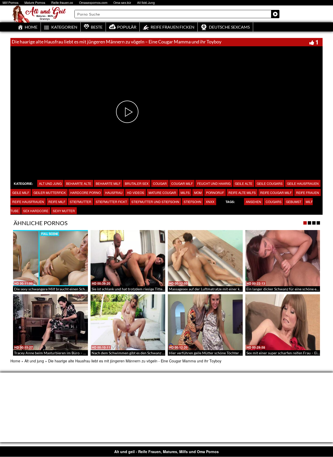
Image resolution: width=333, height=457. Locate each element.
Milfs (185, 192)
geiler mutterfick (50, 192)
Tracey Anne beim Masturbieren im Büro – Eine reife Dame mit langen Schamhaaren (81, 353)
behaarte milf (108, 183)
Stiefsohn (192, 201)
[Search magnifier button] (275, 14)
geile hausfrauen (303, 183)
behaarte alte (78, 183)
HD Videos (135, 192)
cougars (273, 201)
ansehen (253, 201)
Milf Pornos (10, 2)
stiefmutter (80, 201)
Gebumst (293, 201)
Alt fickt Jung (146, 2)
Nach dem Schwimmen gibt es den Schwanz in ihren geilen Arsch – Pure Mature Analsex (162, 353)
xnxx (210, 201)
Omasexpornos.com (93, 2)
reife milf (56, 201)
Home (15, 360)
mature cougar (162, 192)
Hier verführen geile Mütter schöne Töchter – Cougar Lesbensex (220, 353)
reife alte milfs (242, 192)
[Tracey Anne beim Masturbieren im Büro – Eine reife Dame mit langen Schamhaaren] (50, 322)
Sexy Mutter (64, 210)
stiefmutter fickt (111, 201)
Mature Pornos (34, 2)
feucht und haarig (213, 183)
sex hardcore (35, 210)
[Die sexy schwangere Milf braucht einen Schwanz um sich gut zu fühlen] (50, 258)
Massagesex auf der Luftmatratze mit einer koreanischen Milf (218, 289)
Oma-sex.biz (122, 2)
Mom (198, 192)
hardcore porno (85, 192)
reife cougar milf (276, 192)
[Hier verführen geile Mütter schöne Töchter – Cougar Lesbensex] (205, 322)
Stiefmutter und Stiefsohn (155, 201)
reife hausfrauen (28, 201)
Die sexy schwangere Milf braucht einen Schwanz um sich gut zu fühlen (71, 289)
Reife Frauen (307, 192)
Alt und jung (50, 183)
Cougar (160, 183)
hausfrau (114, 192)
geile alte (243, 183)
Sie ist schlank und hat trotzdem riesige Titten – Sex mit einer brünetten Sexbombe (157, 289)
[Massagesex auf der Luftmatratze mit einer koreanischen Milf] (205, 258)
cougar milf (182, 183)
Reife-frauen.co (62, 2)
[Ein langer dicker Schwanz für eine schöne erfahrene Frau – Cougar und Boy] (282, 258)
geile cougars (270, 183)
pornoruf (215, 192)
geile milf (20, 192)
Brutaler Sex (137, 183)
